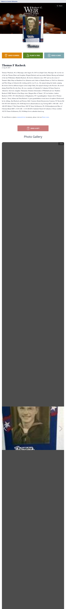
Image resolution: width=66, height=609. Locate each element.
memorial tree (21, 117)
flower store (45, 117)
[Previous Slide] (5, 428)
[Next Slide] (61, 428)
